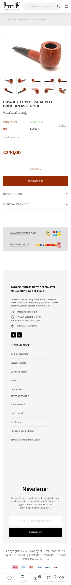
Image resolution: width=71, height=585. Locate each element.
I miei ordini (17, 413)
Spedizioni (16, 422)
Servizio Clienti (18, 362)
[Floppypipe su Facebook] (13, 335)
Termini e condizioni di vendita (26, 439)
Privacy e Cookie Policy (22, 430)
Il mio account (18, 404)
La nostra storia (19, 371)
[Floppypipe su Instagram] (19, 335)
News (13, 380)
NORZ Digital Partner (35, 559)
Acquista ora (35, 180)
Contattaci (16, 389)
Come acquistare (19, 353)
